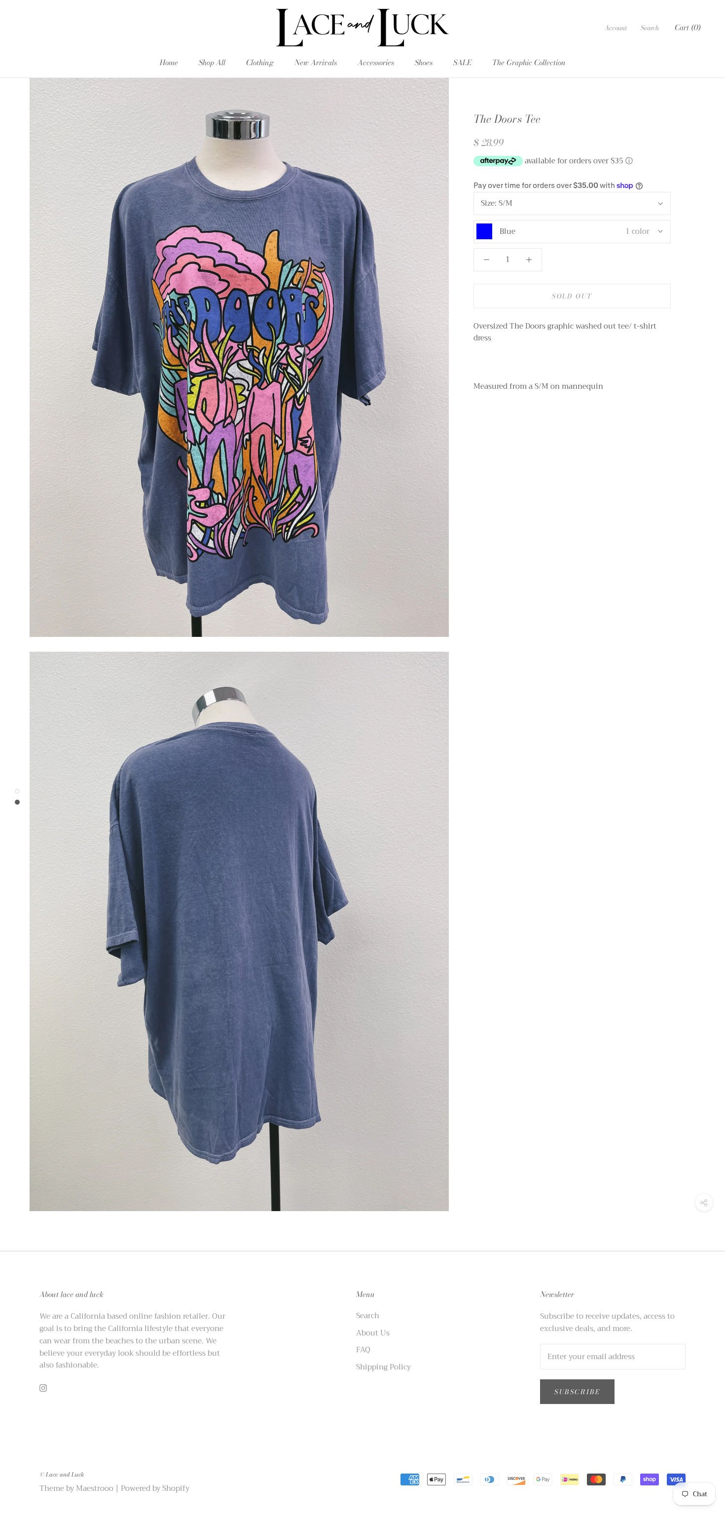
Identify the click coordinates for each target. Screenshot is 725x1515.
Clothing (260, 62)
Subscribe (577, 1392)
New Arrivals (315, 62)
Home (169, 62)
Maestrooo (94, 1488)
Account (616, 28)
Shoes (424, 62)
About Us (373, 1333)
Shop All (212, 62)
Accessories (376, 62)
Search (650, 28)
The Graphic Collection (529, 62)
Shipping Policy (383, 1367)
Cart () (687, 27)
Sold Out (572, 296)
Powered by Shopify (155, 1488)
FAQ (363, 1350)
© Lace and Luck (61, 1474)
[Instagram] (43, 1387)
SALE (462, 62)
